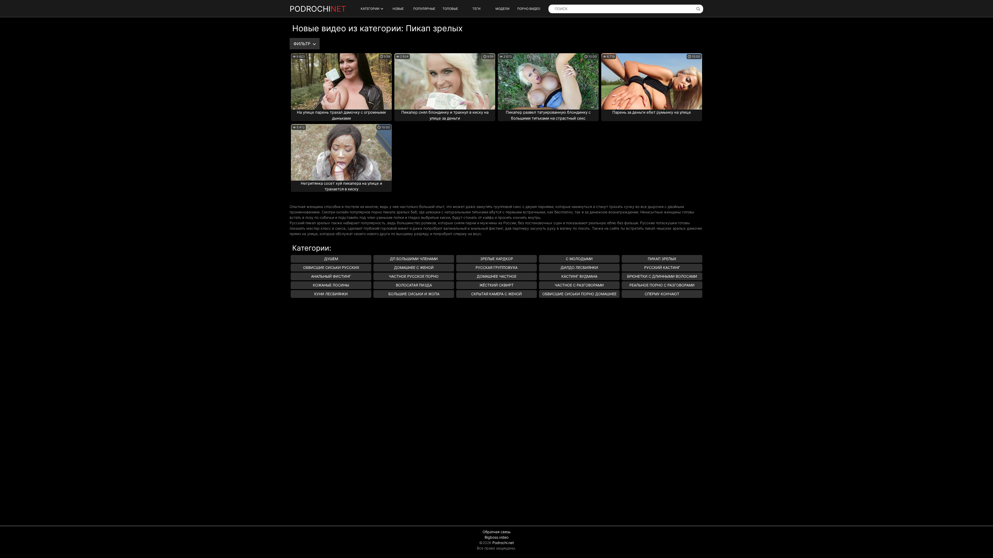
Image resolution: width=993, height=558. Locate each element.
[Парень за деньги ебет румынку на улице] (651, 81)
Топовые (450, 9)
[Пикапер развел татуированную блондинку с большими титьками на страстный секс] (548, 81)
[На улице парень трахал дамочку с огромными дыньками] (341, 81)
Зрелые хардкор (496, 259)
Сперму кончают (662, 294)
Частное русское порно (414, 276)
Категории (370, 9)
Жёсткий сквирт (496, 285)
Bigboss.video (496, 537)
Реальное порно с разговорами (662, 285)
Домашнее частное (496, 276)
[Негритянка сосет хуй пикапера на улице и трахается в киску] (341, 152)
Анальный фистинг (331, 276)
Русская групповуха (496, 267)
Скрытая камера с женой (496, 294)
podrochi (318, 8)
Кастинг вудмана (579, 276)
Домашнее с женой (414, 267)
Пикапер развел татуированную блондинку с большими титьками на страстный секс (548, 115)
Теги (476, 9)
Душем (331, 259)
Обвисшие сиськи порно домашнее (579, 294)
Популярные (424, 9)
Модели (502, 9)
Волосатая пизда (414, 285)
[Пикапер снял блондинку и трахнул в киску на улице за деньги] (444, 81)
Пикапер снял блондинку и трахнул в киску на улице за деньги (444, 115)
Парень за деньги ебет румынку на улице (651, 112)
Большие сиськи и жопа (413, 294)
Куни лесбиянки (331, 294)
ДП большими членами (414, 259)
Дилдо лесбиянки (579, 267)
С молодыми (579, 259)
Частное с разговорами (579, 285)
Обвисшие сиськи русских (331, 267)
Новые (398, 9)
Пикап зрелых (662, 259)
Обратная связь (497, 532)
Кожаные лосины (331, 285)
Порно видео (528, 9)
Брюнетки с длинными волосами (662, 276)
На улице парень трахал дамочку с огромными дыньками (341, 115)
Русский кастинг (662, 267)
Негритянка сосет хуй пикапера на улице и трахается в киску (341, 186)
